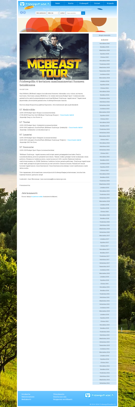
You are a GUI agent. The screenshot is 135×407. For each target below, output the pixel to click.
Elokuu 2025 (105, 57)
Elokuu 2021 (105, 153)
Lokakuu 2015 (104, 314)
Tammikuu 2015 (104, 345)
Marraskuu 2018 (104, 201)
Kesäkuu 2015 (104, 328)
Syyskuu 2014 (104, 359)
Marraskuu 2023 (104, 112)
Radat (57, 3)
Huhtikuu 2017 (104, 259)
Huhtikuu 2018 (104, 225)
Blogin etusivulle (104, 35)
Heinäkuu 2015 (105, 325)
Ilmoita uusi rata (59, 397)
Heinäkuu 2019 (105, 191)
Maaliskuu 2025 (104, 67)
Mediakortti (26, 399)
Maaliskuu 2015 (105, 338)
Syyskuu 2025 (104, 54)
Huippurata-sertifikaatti (62, 399)
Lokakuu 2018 (104, 205)
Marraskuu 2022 (104, 136)
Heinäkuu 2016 (105, 287)
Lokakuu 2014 (104, 356)
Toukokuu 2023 (105, 129)
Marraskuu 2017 (104, 235)
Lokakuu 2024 (104, 81)
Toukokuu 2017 (105, 256)
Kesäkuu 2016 (104, 290)
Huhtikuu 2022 (105, 146)
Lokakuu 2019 (104, 187)
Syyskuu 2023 (104, 115)
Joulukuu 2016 (104, 270)
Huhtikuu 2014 (104, 376)
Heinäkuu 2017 (105, 249)
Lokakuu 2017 (104, 239)
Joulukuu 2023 (104, 108)
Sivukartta (26, 394)
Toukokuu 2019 (105, 194)
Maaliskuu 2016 (105, 301)
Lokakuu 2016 (104, 277)
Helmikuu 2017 (105, 263)
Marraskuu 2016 (104, 273)
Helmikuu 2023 (105, 132)
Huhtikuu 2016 (104, 297)
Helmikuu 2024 (105, 105)
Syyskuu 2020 (104, 167)
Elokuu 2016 (105, 284)
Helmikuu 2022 (105, 150)
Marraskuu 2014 (104, 352)
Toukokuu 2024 (105, 98)
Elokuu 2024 (105, 88)
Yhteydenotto (58, 394)
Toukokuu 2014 (105, 373)
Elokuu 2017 (105, 246)
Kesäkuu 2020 (104, 177)
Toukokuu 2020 (105, 181)
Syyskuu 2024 (104, 84)
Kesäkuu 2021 (104, 160)
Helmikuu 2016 (105, 304)
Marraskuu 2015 (104, 311)
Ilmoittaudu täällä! (67, 115)
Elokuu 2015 (105, 321)
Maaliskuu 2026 (104, 50)
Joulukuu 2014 (104, 349)
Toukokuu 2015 (105, 332)
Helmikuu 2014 (105, 383)
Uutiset (97, 3)
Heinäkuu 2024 (105, 91)
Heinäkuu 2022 (105, 143)
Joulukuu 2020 (104, 163)
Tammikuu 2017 (104, 266)
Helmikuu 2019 (105, 198)
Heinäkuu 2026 (105, 43)
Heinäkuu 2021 (105, 157)
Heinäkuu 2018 (105, 215)
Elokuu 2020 (105, 170)
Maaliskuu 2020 (104, 184)
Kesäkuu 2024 (104, 95)
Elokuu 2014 (105, 362)
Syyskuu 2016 (104, 280)
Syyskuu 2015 (104, 318)
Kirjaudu (110, 3)
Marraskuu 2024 (104, 78)
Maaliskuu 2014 (105, 380)
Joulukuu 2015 (104, 308)
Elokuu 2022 (105, 139)
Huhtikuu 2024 (105, 102)
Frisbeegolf (83, 3)
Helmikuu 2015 (105, 342)
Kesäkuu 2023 (104, 126)
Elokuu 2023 (105, 119)
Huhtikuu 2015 (104, 335)
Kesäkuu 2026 (104, 47)
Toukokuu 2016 (105, 294)
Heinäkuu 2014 (105, 366)
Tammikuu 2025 (104, 71)
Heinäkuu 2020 (105, 174)
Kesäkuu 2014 (104, 369)
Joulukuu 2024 (104, 74)
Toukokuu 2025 (105, 64)
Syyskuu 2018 (104, 208)
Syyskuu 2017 (104, 242)
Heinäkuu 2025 (105, 60)
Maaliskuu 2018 (105, 229)
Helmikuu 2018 (105, 232)
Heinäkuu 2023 (105, 122)
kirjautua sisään (37, 196)
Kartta (70, 3)
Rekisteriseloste (28, 397)
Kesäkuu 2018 (104, 218)
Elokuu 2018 (105, 211)
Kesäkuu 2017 (104, 253)
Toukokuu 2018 (105, 222)
